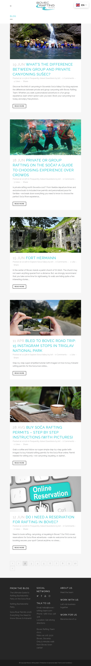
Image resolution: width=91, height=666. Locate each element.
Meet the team (66, 592)
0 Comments (68, 78)
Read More (19, 106)
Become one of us (68, 619)
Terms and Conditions (65, 663)
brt (59, 78)
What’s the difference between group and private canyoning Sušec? (43, 69)
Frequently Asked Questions (42, 78)
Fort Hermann (41, 258)
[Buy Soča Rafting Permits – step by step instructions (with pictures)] (45, 404)
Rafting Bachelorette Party (19, 605)
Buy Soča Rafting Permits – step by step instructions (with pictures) (43, 432)
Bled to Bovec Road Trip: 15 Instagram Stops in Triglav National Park (44, 346)
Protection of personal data (48, 663)
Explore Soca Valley (39, 262)
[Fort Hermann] (45, 235)
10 (75, 563)
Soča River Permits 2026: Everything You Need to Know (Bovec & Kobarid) (21, 615)
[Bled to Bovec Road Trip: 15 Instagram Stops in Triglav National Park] (45, 318)
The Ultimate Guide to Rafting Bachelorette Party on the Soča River (20, 595)
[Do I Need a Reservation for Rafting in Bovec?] (45, 494)
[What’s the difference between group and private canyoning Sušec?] (45, 41)
